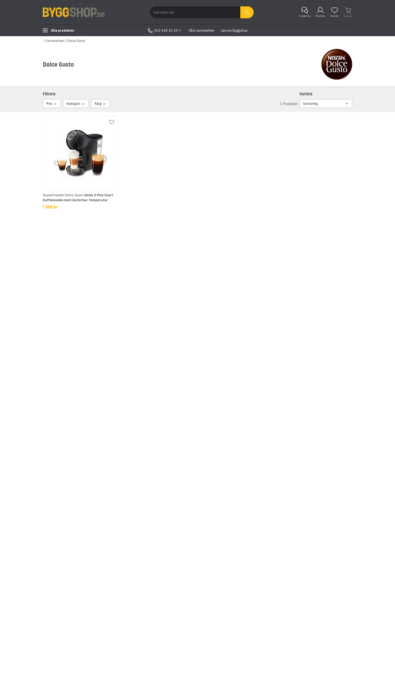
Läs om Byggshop (234, 30)
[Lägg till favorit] (111, 122)
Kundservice (304, 16)
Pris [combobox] (49, 104)
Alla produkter (62, 30)
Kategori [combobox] (73, 104)
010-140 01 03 (166, 30)
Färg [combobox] (98, 104)
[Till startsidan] (74, 12)
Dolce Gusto (76, 41)
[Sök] (247, 12)
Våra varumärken (201, 30)
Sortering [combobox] (310, 104)
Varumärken (55, 41)
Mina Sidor (320, 16)
